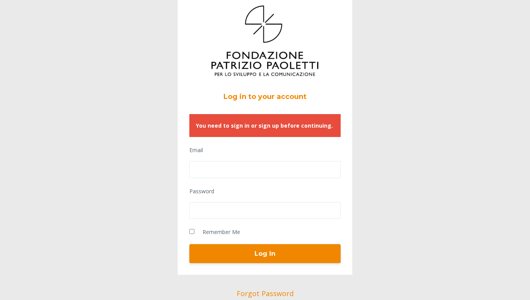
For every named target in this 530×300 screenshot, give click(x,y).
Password (201, 191)
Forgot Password (265, 293)
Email (196, 150)
